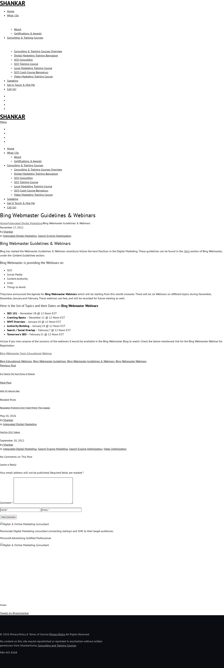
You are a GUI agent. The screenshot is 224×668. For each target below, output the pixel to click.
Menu (3, 122)
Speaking (12, 80)
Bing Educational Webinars (16, 361)
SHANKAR (12, 116)
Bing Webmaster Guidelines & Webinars (90, 361)
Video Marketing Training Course (33, 76)
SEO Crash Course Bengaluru (31, 72)
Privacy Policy (57, 634)
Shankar (8, 231)
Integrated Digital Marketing (25, 223)
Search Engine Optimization (54, 236)
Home (10, 11)
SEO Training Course (26, 64)
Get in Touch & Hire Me (21, 85)
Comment (6, 502)
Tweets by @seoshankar (14, 613)
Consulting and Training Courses (57, 645)
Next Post (5, 382)
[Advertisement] (105, 574)
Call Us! (11, 89)
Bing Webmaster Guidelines (49, 361)
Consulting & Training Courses (25, 37)
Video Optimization (115, 449)
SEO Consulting (23, 59)
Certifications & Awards (28, 33)
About (17, 29)
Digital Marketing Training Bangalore (36, 55)
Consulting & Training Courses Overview (38, 51)
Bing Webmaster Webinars (131, 361)
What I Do (13, 15)
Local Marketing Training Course (33, 68)
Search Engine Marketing (53, 449)
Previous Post (8, 365)
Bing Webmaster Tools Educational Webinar (26, 353)
